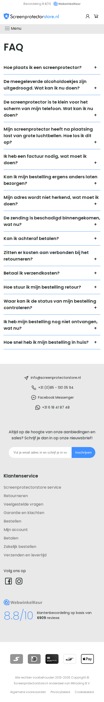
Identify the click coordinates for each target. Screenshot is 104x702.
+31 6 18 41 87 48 (56, 407)
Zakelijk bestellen (20, 546)
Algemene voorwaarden (28, 692)
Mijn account (16, 529)
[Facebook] (8, 581)
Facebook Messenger (56, 397)
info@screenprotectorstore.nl (56, 377)
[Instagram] (19, 581)
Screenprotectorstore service (32, 487)
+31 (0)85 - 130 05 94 (56, 387)
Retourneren (16, 496)
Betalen (11, 538)
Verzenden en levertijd (25, 555)
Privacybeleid (60, 692)
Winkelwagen (96, 16)
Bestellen (12, 521)
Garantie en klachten (24, 512)
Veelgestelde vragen (23, 504)
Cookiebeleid (84, 692)
